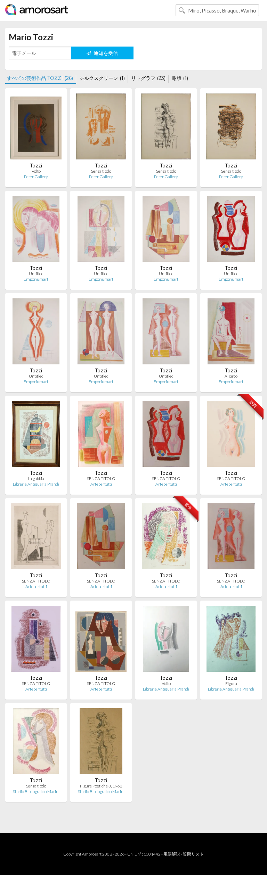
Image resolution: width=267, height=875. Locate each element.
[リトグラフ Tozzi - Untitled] (36, 230)
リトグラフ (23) (148, 78)
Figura (231, 683)
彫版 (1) (180, 78)
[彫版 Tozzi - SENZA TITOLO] (36, 538)
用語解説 (171, 854)
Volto (36, 171)
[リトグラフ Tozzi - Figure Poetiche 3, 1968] (101, 743)
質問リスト (193, 854)
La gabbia (36, 478)
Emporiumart (36, 279)
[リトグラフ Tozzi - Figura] (231, 640)
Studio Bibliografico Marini (36, 791)
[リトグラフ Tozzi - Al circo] (231, 333)
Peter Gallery (36, 176)
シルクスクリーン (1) (102, 78)
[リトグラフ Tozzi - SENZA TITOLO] (101, 435)
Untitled (36, 273)
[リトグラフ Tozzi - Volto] (166, 640)
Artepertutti (101, 484)
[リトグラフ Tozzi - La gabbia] (36, 435)
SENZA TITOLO (101, 478)
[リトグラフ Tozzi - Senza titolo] (101, 128)
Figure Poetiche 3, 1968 (101, 786)
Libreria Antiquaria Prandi (36, 484)
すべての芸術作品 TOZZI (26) (40, 78)
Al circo (231, 376)
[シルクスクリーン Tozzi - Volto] (36, 128)
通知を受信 (105, 53)
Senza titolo (101, 171)
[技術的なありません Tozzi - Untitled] (101, 230)
